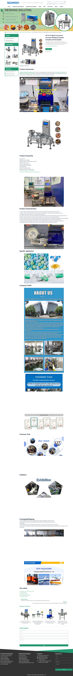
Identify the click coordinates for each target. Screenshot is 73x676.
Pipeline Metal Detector (23, 658)
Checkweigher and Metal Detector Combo (27, 591)
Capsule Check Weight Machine (6, 655)
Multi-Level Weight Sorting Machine (6, 661)
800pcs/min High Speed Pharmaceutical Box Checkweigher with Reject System (25, 622)
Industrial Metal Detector (24, 593)
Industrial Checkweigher (4, 658)
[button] (46, 51)
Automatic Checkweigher (14, 32)
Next (46, 48)
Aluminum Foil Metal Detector (24, 661)
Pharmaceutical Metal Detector (25, 595)
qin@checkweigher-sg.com (52, 45)
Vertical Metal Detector (24, 596)
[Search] (65, 2)
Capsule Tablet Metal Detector (24, 659)
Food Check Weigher (4, 657)
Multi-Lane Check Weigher (5, 659)
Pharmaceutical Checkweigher (25, 32)
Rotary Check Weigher (4, 664)
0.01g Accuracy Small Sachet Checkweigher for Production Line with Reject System (50, 622)
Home (7, 32)
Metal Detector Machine (9, 40)
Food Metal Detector (23, 592)
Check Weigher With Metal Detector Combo (26, 662)
